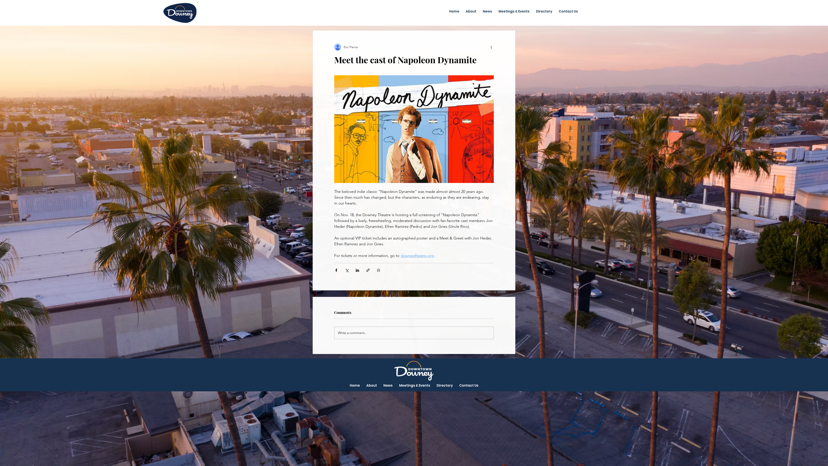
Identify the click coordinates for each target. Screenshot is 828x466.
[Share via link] (368, 270)
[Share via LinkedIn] (357, 270)
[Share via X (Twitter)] (347, 270)
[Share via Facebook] (336, 270)
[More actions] (491, 47)
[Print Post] (378, 270)
